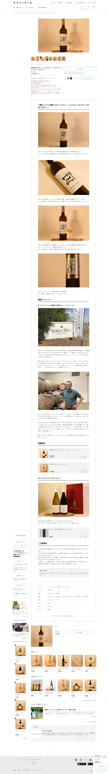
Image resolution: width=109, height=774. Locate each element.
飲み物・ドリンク (61, 587)
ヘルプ (32, 761)
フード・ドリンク (52, 587)
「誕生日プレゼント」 (63, 573)
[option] (63, 35)
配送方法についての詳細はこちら (20, 578)
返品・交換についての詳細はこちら (20, 593)
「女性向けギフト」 (44, 573)
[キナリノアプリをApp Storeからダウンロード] (82, 764)
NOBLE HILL (51, 590)
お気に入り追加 (102, 770)
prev (33, 35)
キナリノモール (16, 12)
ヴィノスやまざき (28, 12)
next (94, 35)
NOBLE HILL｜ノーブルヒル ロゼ (58, 464)
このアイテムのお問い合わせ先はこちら (65, 616)
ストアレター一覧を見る (91, 721)
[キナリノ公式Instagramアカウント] (80, 760)
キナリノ (14, 761)
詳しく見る (26, 616)
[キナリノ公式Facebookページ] (76, 760)
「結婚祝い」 (72, 573)
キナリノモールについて (36, 759)
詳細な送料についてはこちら (19, 569)
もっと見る (24, 738)
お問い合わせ (34, 763)
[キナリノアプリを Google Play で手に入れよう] (92, 764)
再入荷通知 (101, 766)
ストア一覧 (22, 12)
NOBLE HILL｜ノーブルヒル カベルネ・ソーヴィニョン (64, 450)
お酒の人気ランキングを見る (90, 700)
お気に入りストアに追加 (87, 738)
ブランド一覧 (25, 759)
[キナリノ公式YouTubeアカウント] (90, 760)
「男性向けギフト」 (53, 573)
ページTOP (55, 751)
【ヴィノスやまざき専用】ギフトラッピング (61, 529)
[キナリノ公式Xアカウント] (85, 760)
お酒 (68, 587)
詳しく (83, 456)
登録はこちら (26, 638)
